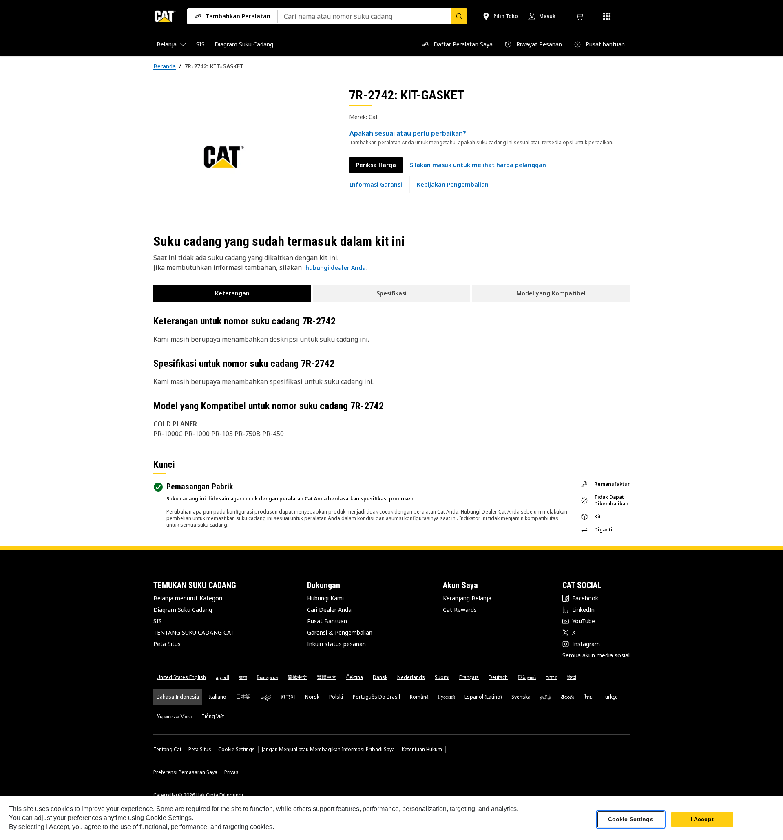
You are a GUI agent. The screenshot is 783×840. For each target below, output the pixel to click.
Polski (336, 696)
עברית (551, 677)
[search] (459, 16)
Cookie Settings (236, 749)
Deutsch (498, 677)
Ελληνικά (527, 677)
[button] (478, 165)
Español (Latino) (483, 696)
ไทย (588, 696)
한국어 (288, 696)
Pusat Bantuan (327, 621)
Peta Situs (167, 644)
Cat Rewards (460, 609)
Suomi (442, 677)
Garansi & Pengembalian (339, 632)
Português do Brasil (376, 696)
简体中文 (297, 677)
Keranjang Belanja (467, 598)
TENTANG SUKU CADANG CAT (193, 632)
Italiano (217, 696)
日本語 (243, 696)
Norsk (312, 696)
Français (469, 677)
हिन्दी (571, 677)
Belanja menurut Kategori (187, 598)
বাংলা (243, 677)
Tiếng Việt (212, 716)
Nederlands (411, 677)
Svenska (521, 696)
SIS (157, 621)
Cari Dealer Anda (329, 609)
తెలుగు (567, 696)
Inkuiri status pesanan (336, 644)
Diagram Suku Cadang (182, 609)
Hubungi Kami (325, 598)
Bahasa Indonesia (178, 696)
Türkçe (610, 696)
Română (419, 696)
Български (267, 677)
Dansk (380, 677)
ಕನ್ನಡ (266, 696)
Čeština (354, 677)
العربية (222, 677)
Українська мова (174, 716)
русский (446, 696)
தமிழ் (545, 696)
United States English (181, 677)
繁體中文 (326, 677)
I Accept (702, 819)
